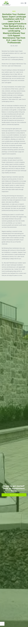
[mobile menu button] (25, 3)
